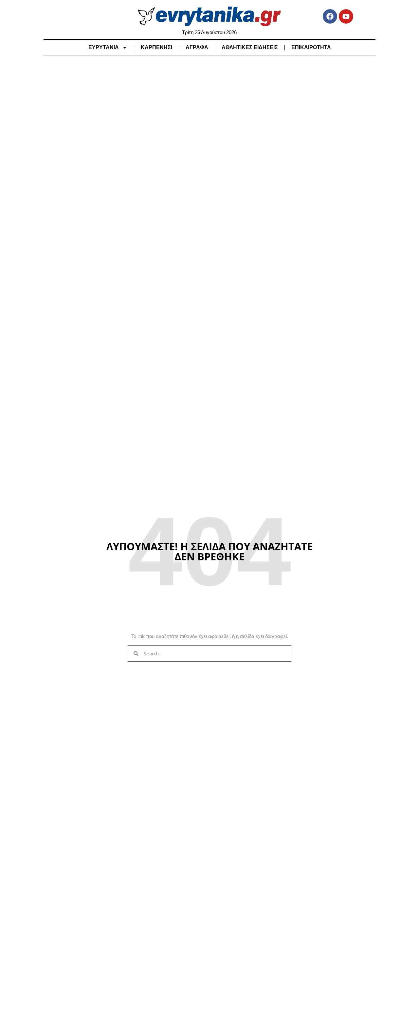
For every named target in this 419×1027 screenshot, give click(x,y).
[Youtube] (346, 16)
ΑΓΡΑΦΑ (197, 47)
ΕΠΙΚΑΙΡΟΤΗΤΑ (311, 47)
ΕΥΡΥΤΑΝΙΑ (103, 47)
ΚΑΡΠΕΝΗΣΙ (156, 47)
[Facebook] (330, 16)
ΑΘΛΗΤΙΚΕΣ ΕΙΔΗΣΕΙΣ (250, 47)
